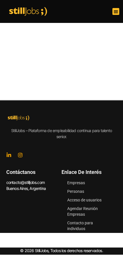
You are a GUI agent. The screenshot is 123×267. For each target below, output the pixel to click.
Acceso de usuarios (84, 200)
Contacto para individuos (80, 226)
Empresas (76, 182)
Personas (75, 191)
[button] (115, 11)
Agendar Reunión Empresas (82, 211)
